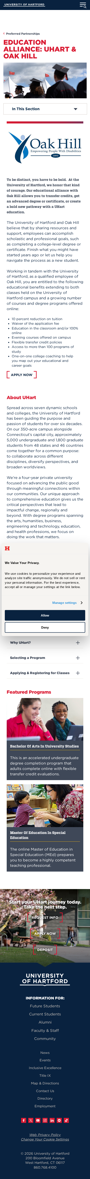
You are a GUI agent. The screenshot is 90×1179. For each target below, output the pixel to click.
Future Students (45, 1006)
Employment (45, 1106)
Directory (45, 1098)
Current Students (45, 1014)
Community (45, 1038)
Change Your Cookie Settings (45, 1139)
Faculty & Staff (45, 1030)
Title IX (45, 1075)
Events (45, 1060)
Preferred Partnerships (23, 34)
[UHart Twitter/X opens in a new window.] (30, 1120)
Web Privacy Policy (45, 1135)
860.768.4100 (45, 1167)
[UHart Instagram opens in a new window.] (45, 1120)
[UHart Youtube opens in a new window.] (37, 1120)
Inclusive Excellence (45, 1068)
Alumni (45, 1022)
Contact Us (45, 1091)
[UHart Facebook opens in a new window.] (23, 1120)
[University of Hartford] (24, 5)
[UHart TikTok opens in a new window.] (66, 1120)
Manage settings (64, 602)
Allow (45, 615)
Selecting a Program (27, 658)
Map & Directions (45, 1083)
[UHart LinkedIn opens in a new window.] (52, 1120)
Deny (45, 627)
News (45, 1053)
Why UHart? (20, 643)
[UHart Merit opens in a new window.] (59, 1120)
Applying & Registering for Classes (39, 673)
